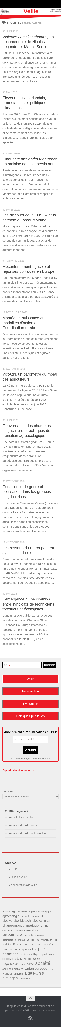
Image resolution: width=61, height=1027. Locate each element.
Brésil (47, 921)
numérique (20, 949)
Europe (30, 940)
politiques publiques (30, 954)
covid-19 (29, 935)
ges (55, 939)
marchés (48, 944)
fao (37, 939)
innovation (29, 944)
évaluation (24, 978)
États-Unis (34, 973)
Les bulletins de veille (20, 817)
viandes (7, 973)
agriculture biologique (40, 911)
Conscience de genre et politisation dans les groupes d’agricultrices (26, 492)
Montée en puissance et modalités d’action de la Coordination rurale (22, 323)
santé (30, 964)
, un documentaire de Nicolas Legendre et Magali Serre (28, 42)
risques (27, 958)
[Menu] (57, 4)
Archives (7, 791)
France (46, 939)
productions (48, 954)
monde (7, 949)
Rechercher (49, 665)
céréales (39, 935)
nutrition (32, 949)
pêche (18, 958)
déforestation (9, 939)
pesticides (10, 954)
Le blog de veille (17, 877)
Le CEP (12, 869)
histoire (6, 944)
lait (39, 944)
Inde (19, 944)
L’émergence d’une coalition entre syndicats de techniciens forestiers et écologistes (28, 604)
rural (23, 964)
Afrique (6, 911)
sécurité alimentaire (12, 968)
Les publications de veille (22, 885)
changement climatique (20, 925)
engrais (21, 940)
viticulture (18, 974)
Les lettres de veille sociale (23, 825)
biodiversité (10, 920)
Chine (44, 925)
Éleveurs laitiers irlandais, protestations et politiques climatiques (24, 103)
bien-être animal (30, 916)
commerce (7, 930)
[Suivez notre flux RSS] (30, 1017)
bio (42, 916)
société (42, 963)
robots (36, 958)
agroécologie (10, 916)
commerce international (26, 930)
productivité (7, 959)
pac (41, 949)
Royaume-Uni (10, 964)
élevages (10, 978)
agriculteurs (19, 911)
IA (14, 944)
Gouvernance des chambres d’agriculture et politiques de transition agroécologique (26, 431)
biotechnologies (31, 920)
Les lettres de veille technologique (27, 833)
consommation (13, 934)
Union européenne (39, 968)
